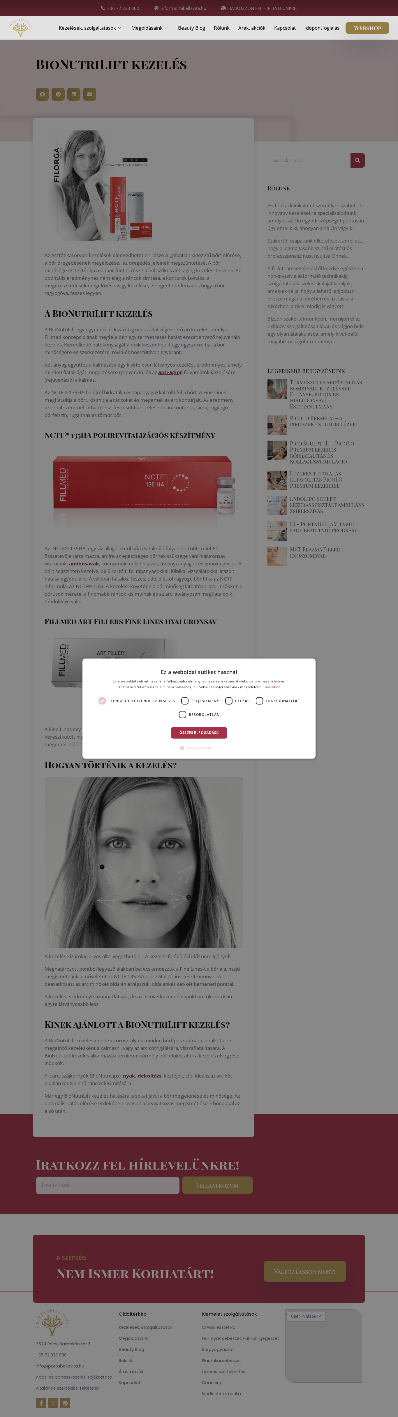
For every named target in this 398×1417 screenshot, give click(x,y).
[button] (199, 747)
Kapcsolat (285, 27)
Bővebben (271, 686)
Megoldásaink (147, 27)
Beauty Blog (191, 27)
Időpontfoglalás (321, 27)
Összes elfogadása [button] (199, 732)
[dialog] (199, 708)
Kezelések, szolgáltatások (87, 27)
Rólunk (222, 27)
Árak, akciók (251, 27)
